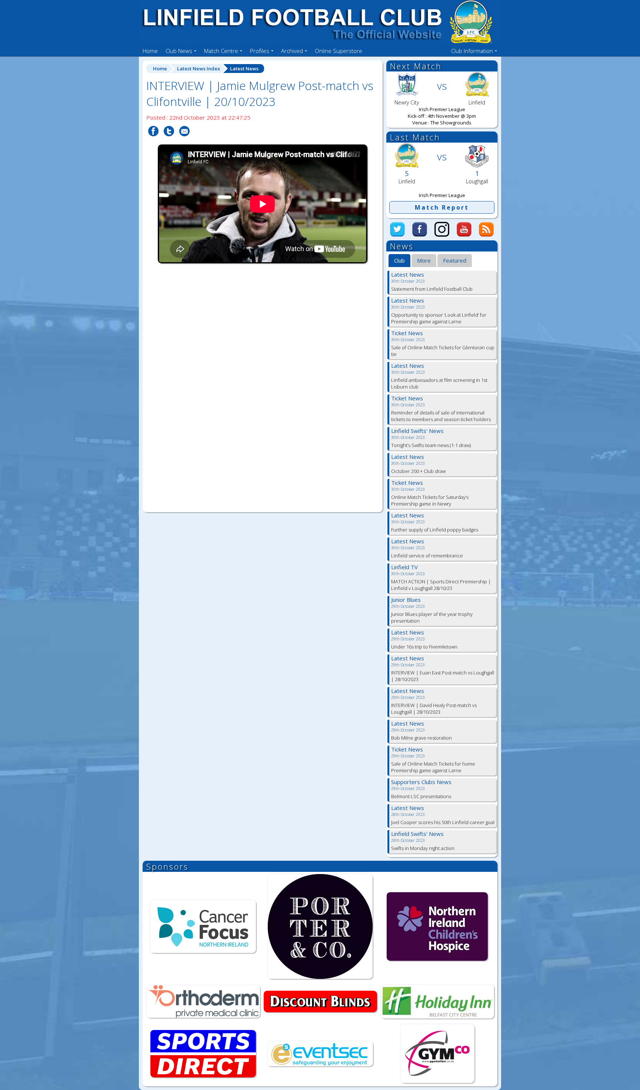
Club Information (472, 50)
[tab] (399, 260)
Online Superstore (338, 50)
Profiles (259, 50)
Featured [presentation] (454, 260)
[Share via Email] (184, 140)
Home (150, 50)
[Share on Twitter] (169, 140)
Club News (179, 50)
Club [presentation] (399, 260)
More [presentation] (424, 260)
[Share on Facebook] (153, 140)
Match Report (442, 207)
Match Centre (221, 50)
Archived (292, 50)
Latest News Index (198, 68)
